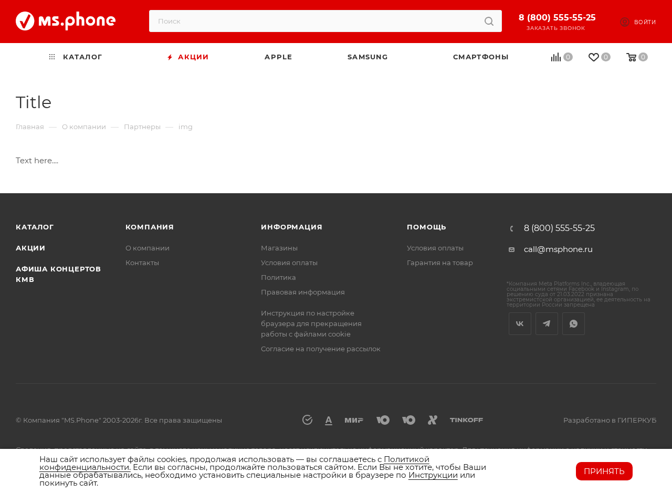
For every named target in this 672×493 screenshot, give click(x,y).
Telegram (547, 323)
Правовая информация (303, 292)
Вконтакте (520, 323)
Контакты (142, 262)
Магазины (279, 248)
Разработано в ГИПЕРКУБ (609, 420)
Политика (278, 277)
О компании (147, 248)
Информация (291, 227)
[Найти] (489, 21)
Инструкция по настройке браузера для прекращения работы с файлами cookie (311, 323)
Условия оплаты (289, 262)
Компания (149, 227)
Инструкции (433, 475)
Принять (604, 471)
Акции (31, 248)
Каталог (35, 227)
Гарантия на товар (440, 262)
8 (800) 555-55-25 (557, 18)
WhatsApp (573, 323)
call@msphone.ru (558, 249)
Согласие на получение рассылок (321, 348)
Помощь (426, 227)
